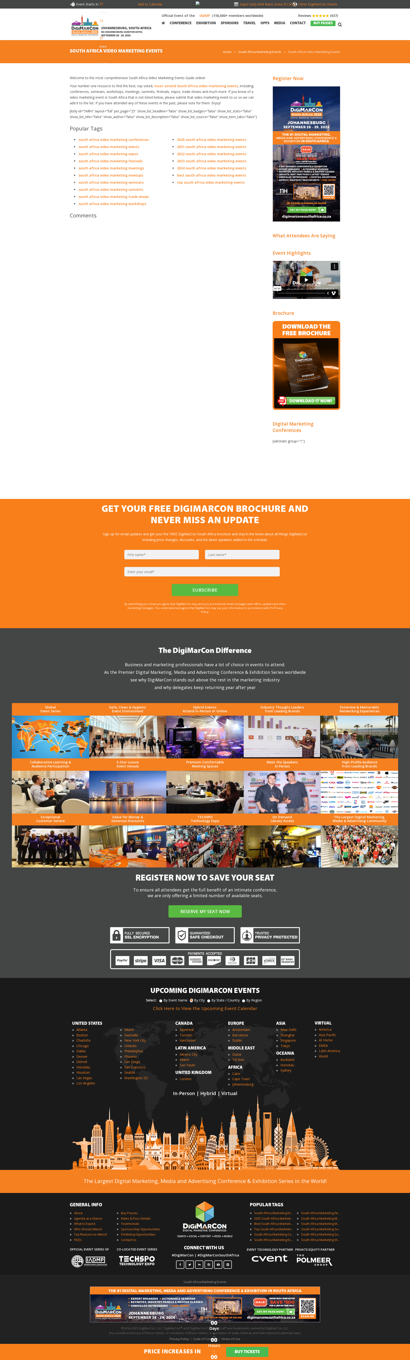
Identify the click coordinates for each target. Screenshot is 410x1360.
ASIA (280, 1024)
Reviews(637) (318, 15)
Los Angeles (85, 1083)
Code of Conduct (205, 1339)
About (78, 1213)
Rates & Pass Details (136, 1218)
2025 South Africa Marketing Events (274, 1218)
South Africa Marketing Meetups (321, 1223)
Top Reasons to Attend (90, 1234)
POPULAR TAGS (266, 1205)
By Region (254, 1000)
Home (227, 52)
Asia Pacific (327, 1035)
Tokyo (285, 1046)
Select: (151, 1000)
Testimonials (130, 1223)
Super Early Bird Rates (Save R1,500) (267, 4)
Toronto (186, 1035)
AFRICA (235, 1068)
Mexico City (188, 1054)
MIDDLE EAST (241, 1048)
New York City (135, 1040)
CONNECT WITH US (204, 1248)
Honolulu (83, 1067)
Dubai (236, 1054)
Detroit (81, 1061)
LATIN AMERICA (190, 1048)
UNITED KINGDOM (193, 1073)
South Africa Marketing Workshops (321, 1240)
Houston (83, 1072)
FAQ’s (78, 1240)
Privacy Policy (179, 1339)
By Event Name (175, 1000)
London (185, 1079)
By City (199, 1000)
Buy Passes (129, 1213)
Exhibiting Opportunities (138, 1234)
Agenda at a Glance (88, 1218)
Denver (82, 1056)
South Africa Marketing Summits (321, 1234)
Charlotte (83, 1040)
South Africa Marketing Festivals (321, 1213)
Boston (82, 1035)
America (325, 1029)
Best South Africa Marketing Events (274, 1223)
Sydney (285, 1070)
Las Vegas (84, 1078)
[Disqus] (164, 289)
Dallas (81, 1051)
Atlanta (81, 1029)
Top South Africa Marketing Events (274, 1229)
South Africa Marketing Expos (274, 1240)
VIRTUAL (323, 1023)
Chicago (82, 1046)
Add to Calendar (150, 4)
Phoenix (130, 1056)
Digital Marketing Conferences (293, 427)
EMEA (323, 1045)
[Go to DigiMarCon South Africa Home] (85, 24)
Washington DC (136, 1078)
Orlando (130, 1046)
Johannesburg (242, 1084)
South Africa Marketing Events (259, 52)
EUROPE (236, 1024)
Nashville (131, 1035)
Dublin (237, 1040)
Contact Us (128, 1240)
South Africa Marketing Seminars (321, 1229)
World (323, 1056)
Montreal (187, 1029)
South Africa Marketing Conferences (274, 1234)
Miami (129, 1029)
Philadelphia (133, 1051)
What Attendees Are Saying (304, 235)
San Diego (132, 1061)
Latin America (329, 1051)
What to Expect (84, 1223)
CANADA (184, 1024)
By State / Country (225, 1000)
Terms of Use (230, 1339)
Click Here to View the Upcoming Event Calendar (205, 1008)
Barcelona (240, 1035)
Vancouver (188, 1040)
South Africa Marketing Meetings (321, 1218)
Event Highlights (292, 253)
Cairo (236, 1073)
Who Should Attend (88, 1229)
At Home (326, 1040)
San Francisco (135, 1067)
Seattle (129, 1072)
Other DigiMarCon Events (317, 4)
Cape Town (241, 1079)
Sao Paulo (187, 1065)
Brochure (283, 313)
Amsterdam (241, 1029)
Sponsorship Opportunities (140, 1229)
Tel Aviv (238, 1059)
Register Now (288, 78)
